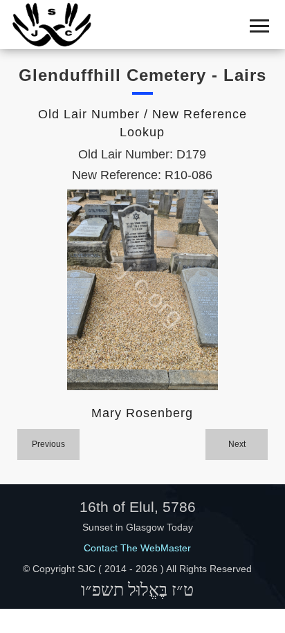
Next (237, 444)
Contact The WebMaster (137, 547)
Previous (48, 444)
